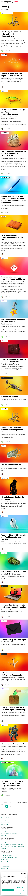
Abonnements (6, 177)
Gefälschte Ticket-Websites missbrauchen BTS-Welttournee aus (13, 322)
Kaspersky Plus (4, 819)
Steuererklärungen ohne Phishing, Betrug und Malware (13, 278)
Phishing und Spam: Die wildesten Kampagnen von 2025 (12, 430)
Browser (5, 586)
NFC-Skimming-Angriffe (11, 464)
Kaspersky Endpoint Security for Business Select (12, 844)
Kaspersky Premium (5, 822)
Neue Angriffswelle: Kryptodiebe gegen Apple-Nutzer (12, 237)
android (5, 340)
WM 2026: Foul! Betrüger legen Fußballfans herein (11, 74)
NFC (4, 445)
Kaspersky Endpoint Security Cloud (9, 833)
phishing (5, 91)
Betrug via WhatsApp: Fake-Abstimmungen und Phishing (13, 708)
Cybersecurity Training (6, 863)
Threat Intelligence (5, 866)
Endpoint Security (5, 859)
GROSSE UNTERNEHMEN (7, 851)
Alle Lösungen (4, 824)
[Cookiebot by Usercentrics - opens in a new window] (20, 874)
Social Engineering (7, 13)
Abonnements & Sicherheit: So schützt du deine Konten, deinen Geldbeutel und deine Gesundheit (13, 199)
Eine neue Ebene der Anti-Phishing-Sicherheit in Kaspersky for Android (12, 783)
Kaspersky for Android (8, 762)
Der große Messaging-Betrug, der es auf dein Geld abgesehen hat (13, 153)
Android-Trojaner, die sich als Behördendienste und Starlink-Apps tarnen (13, 362)
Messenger (5, 132)
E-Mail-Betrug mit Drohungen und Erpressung (13, 641)
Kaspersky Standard (5, 817)
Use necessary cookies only (14, 893)
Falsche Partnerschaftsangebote (11, 674)
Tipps (4, 553)
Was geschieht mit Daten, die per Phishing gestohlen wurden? (13, 537)
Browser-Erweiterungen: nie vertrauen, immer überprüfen (13, 606)
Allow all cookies (8, 890)
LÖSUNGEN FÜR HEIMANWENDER (9, 814)
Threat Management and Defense (9, 857)
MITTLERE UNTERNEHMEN (7, 838)
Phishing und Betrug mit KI (12, 744)
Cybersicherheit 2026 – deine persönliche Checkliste (13, 573)
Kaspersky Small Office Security (8, 831)
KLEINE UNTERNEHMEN (7, 827)
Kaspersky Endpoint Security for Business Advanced (12, 846)
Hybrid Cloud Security (6, 861)
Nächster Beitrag (21, 803)
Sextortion (5, 478)
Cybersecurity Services (6, 855)
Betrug (5, 54)
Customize (19, 890)
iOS (4, 216)
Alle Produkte (4, 835)
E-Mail (4, 654)
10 (21, 806)
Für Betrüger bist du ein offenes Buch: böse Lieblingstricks (11, 34)
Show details (20, 887)
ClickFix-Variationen (9, 397)
